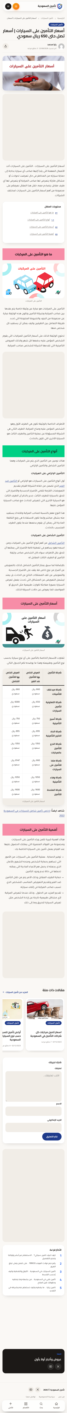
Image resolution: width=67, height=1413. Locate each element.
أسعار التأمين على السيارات (43, 227)
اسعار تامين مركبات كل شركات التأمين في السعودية (46, 1034)
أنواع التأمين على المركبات (40, 220)
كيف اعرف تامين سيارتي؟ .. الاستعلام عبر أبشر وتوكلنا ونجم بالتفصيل (32, 1257)
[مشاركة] (5, 46)
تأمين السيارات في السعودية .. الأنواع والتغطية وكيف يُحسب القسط (32, 1273)
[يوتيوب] (51, 1366)
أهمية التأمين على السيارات (43, 234)
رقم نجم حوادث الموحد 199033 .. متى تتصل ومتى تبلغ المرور (32, 1265)
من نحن (61, 1397)
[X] (58, 1366)
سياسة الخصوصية (47, 1397)
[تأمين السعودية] (50, 6)
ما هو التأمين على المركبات (43, 213)
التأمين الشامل (56, 543)
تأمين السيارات (47, 19)
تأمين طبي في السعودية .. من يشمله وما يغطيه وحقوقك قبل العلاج (34, 1281)
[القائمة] (8, 6)
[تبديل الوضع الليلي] (16, 6)
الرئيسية (61, 19)
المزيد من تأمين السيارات (17, 992)
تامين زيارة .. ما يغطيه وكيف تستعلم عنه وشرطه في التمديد (32, 1289)
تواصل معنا (31, 1397)
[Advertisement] (33, 127)
